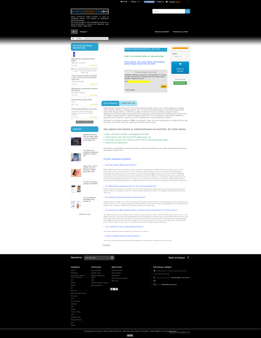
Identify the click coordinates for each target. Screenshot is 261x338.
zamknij (130, 335)
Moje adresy (115, 275)
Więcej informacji (110, 103)
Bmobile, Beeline (76, 320)
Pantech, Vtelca (76, 312)
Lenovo (73, 309)
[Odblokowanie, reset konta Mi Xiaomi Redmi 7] (84, 54)
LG (72, 288)
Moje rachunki (116, 273)
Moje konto (117, 267)
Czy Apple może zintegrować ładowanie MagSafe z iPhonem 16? (90, 153)
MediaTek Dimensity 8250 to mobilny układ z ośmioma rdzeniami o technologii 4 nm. (90, 137)
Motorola (73, 290)
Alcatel (73, 270)
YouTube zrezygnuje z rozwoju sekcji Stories (90, 182)
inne (72, 322)
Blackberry (74, 273)
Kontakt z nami (96, 273)
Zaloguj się (160, 1)
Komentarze (128, 103)
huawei (174, 54)
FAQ (92, 280)
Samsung (74, 296)
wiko (72, 314)
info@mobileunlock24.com (169, 284)
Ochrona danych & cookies (99, 282)
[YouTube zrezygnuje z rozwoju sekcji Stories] (76, 187)
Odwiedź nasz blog (84, 214)
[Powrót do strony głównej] (73, 38)
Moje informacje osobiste (120, 278)
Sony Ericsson (75, 301)
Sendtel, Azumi (76, 317)
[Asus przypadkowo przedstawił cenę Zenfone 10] (76, 202)
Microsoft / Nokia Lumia (78, 293)
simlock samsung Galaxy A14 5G (81, 99)
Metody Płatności (96, 285)
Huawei (79, 38)
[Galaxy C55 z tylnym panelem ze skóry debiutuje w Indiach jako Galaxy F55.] (76, 171)
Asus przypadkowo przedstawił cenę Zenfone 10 (89, 199)
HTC (72, 280)
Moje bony (115, 281)
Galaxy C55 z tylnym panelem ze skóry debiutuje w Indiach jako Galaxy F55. (90, 168)
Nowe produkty (96, 270)
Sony (72, 298)
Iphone (73, 285)
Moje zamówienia (117, 270)
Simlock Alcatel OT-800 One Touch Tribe (84, 109)
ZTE (72, 306)
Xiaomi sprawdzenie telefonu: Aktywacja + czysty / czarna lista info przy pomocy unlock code (84, 77)
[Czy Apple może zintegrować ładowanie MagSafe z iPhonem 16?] (76, 155)
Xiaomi (73, 325)
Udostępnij (106, 245)
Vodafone (74, 304)
